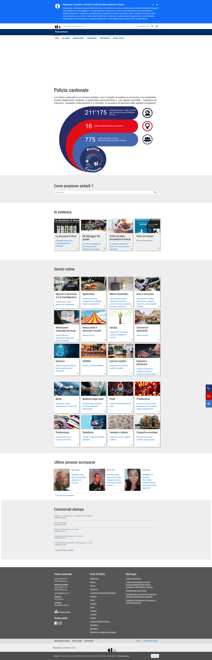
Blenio (92, 586)
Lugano (93, 618)
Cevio (92, 600)
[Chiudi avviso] (153, 4)
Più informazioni (123, 656)
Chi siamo (65, 38)
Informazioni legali (150, 641)
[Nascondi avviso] (157, 4)
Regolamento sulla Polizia (136, 591)
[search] (152, 26)
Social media (77, 641)
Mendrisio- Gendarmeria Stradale (103, 632)
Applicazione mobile (62, 641)
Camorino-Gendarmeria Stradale (103, 593)
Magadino (94, 625)
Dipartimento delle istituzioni (73, 26)
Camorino (94, 589)
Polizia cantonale (61, 31)
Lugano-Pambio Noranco (100, 621)
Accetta (155, 656)
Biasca (93, 582)
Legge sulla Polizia (133, 579)
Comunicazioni (78, 38)
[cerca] (155, 192)
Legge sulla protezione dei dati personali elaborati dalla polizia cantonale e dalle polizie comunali (139, 584)
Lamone (93, 611)
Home (57, 38)
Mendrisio (94, 629)
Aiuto (138, 641)
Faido (92, 607)
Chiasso (93, 604)
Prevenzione (92, 38)
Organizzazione (64, 612)
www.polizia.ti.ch (143, 26)
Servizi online (118, 38)
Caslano (93, 596)
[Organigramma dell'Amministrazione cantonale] (156, 26)
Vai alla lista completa (65, 495)
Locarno (93, 614)
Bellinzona (94, 579)
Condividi (89, 641)
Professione (105, 38)
